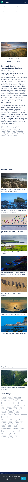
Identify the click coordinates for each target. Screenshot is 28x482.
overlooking (5, 419)
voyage (4, 436)
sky (14, 132)
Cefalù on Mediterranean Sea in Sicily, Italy (13, 333)
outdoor (4, 397)
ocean (14, 129)
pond (16, 405)
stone (12, 419)
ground (4, 422)
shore (9, 425)
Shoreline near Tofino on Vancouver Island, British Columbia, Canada (13, 211)
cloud (3, 129)
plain (3, 132)
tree (11, 433)
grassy (24, 414)
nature (10, 135)
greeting (23, 428)
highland (16, 127)
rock (3, 400)
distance (11, 411)
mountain (4, 405)
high (20, 129)
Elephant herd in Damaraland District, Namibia (12, 294)
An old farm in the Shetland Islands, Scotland (11, 252)
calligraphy (15, 428)
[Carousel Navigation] (14, 381)
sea (18, 431)
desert (10, 422)
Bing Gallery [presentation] (5, 6)
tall (9, 129)
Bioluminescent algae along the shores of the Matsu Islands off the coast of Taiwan (13, 273)
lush (9, 417)
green (10, 414)
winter (15, 425)
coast (9, 127)
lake (11, 405)
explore (4, 431)
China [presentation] (25, 6)
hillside (16, 403)
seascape (4, 433)
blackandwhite (6, 428)
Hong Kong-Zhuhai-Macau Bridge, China (13, 314)
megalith (17, 414)
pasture (15, 417)
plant (15, 135)
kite (21, 422)
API (2, 474)
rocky (22, 405)
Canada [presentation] (19, 6)
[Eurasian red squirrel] (25, 49)
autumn (9, 408)
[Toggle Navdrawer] (25, 2)
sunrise (4, 411)
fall (3, 408)
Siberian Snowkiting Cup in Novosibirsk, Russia (12, 232)
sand (16, 422)
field (8, 132)
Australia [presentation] (12, 6)
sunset (15, 408)
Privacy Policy (9, 474)
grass (22, 127)
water (3, 135)
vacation (17, 433)
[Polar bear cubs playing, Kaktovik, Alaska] (2, 49)
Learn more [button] (16, 479)
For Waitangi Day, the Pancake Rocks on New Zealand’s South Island (13, 190)
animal (10, 436)
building (4, 414)
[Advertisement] (14, 27)
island (3, 417)
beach (3, 127)
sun (21, 408)
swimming (11, 431)
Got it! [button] (23, 478)
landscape (20, 132)
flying (3, 425)
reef (16, 436)
